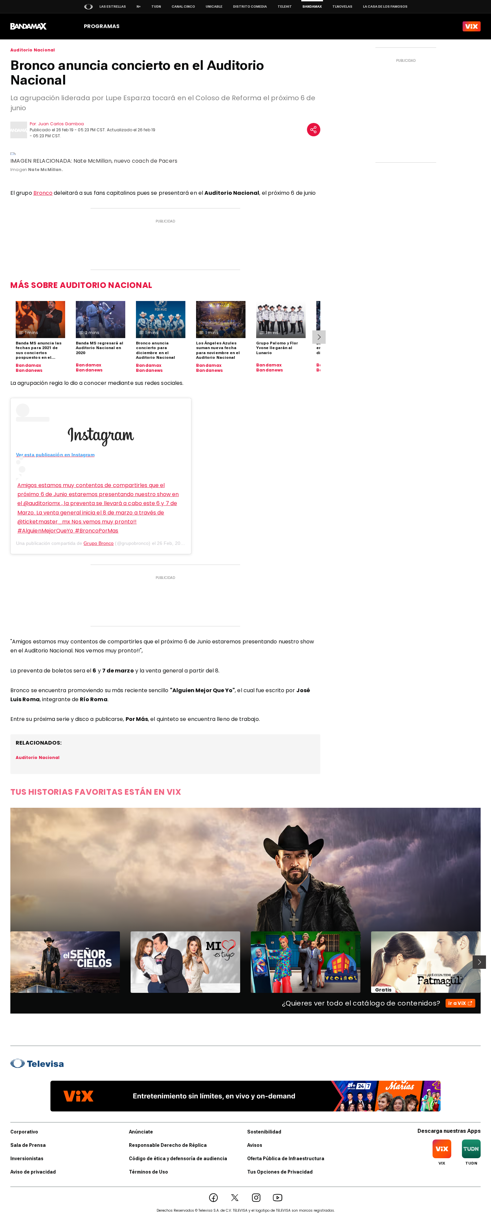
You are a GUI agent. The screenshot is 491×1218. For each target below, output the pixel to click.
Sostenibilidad (264, 1131)
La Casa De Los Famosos (385, 6)
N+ (139, 6)
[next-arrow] (319, 337)
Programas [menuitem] (102, 26)
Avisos (254, 1145)
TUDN (156, 6)
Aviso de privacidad (33, 1172)
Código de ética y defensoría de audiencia (178, 1158)
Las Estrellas (113, 6)
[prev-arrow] (6, 962)
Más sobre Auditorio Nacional (81, 285)
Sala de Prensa (28, 1145)
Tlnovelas (342, 6)
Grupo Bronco (99, 543)
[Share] (313, 129)
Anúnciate (141, 1131)
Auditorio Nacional (32, 50)
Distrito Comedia (250, 6)
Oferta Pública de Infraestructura (285, 1158)
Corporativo (24, 1131)
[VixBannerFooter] (245, 1096)
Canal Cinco (183, 6)
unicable (214, 6)
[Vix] (472, 26)
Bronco (42, 193)
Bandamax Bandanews (29, 368)
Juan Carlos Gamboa (61, 124)
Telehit (285, 6)
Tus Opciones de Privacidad (280, 1172)
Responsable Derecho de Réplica (168, 1145)
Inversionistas (26, 1158)
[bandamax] (28, 26)
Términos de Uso (148, 1172)
